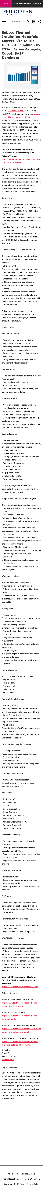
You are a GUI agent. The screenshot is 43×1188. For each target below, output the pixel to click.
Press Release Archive (25, 1174)
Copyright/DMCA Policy (14, 1184)
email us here (8, 1059)
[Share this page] (39, 21)
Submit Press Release (12, 1179)
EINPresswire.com (16, 111)
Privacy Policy (33, 1184)
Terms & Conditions (32, 1179)
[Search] (28, 21)
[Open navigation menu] (4, 21)
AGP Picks (6, 4)
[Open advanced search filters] (33, 21)
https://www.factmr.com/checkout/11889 (20, 987)
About (10, 1174)
